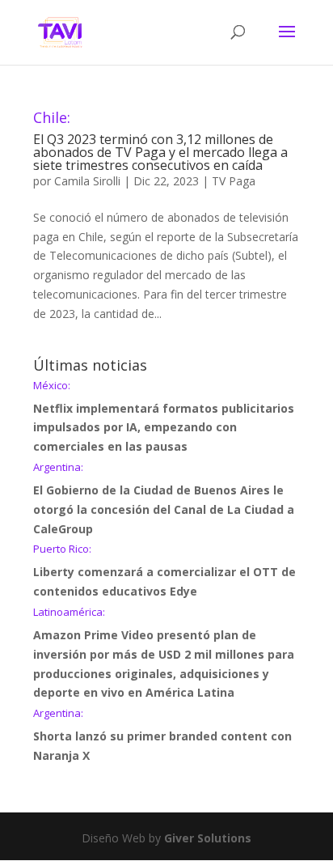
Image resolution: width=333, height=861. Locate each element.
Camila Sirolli (87, 181)
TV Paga (233, 181)
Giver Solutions (207, 838)
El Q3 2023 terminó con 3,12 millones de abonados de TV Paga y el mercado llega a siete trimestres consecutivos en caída (160, 142)
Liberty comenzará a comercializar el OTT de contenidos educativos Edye (164, 571)
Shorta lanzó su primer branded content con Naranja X (162, 735)
